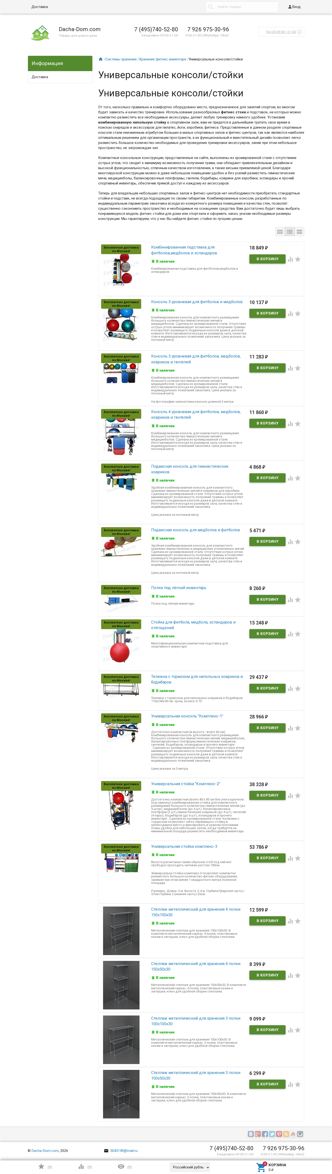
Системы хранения (121, 59)
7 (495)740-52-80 (156, 29)
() (45, 1166)
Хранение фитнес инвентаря (162, 59)
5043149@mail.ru (121, 1151)
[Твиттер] (272, 1134)
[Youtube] (293, 1134)
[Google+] (258, 1134)
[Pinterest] (279, 1134)
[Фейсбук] (265, 1134)
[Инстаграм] (300, 1134)
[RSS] (286, 1134)
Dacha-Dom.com (45, 1151)
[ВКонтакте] (251, 1134)
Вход (294, 6)
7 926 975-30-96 (208, 29)
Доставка (39, 7)
